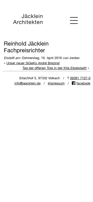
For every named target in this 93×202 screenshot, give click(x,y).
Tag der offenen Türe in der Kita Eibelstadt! (54, 68)
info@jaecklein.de (27, 83)
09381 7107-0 (80, 78)
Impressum (56, 83)
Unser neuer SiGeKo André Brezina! (33, 63)
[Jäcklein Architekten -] (28, 20)
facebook (83, 83)
